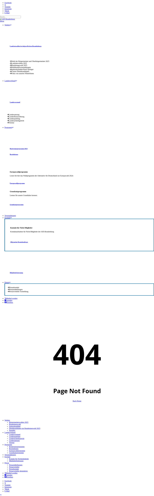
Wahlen (7, 420)
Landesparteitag (14, 436)
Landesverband (10, 432)
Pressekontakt (14, 469)
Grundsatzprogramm (16, 453)
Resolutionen (13, 449)
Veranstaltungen (10, 455)
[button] (2, 21)
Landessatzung (14, 441)
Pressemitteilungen (15, 465)
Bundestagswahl (15, 424)
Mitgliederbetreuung (16, 461)
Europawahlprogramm (17, 451)
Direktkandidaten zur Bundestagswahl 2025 (24, 428)
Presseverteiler (14, 467)
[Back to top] (1, 495)
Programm (8, 445)
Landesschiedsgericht (16, 439)
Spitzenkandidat (14, 426)
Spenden (12, 430)
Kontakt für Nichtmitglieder (19, 459)
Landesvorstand (14, 434)
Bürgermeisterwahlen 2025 (18, 422)
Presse (7, 463)
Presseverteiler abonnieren (18, 471)
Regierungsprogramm (16, 447)
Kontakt (7, 457)
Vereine (11, 443)
